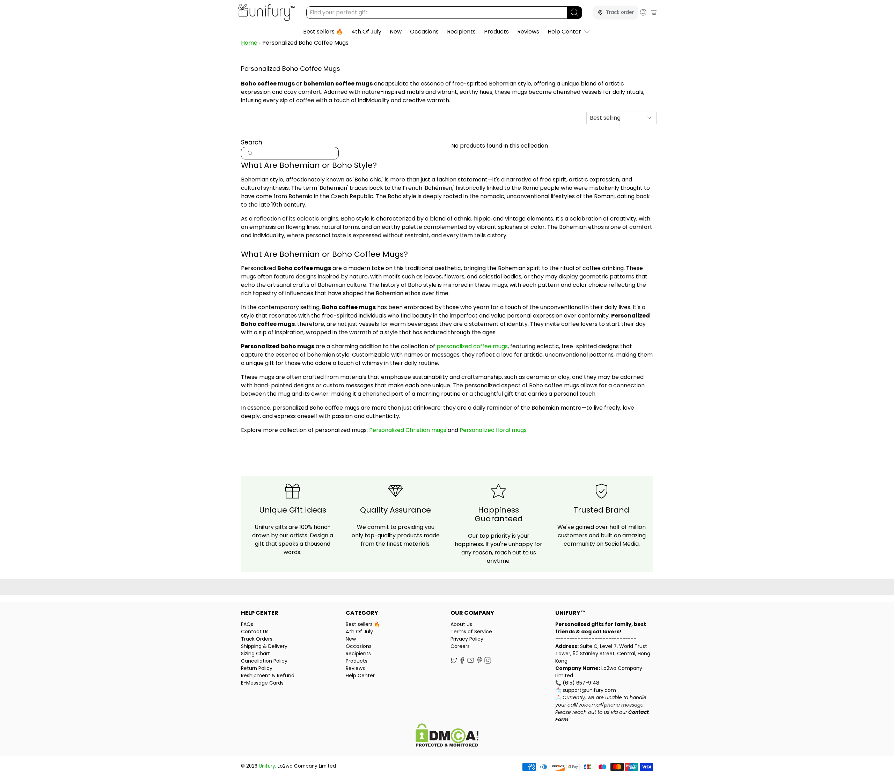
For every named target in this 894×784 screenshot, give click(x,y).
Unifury (267, 766)
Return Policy (256, 668)
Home (249, 43)
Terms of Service (471, 631)
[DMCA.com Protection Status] (447, 736)
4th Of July (366, 32)
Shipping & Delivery (264, 646)
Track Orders (256, 638)
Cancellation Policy (264, 660)
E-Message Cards (262, 682)
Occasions (424, 32)
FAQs (247, 624)
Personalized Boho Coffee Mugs (305, 43)
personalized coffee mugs (472, 346)
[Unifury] (266, 12)
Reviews (528, 32)
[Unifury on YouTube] (470, 661)
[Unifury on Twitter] (453, 661)
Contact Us (255, 631)
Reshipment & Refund (267, 675)
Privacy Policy (466, 638)
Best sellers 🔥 (323, 32)
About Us (461, 624)
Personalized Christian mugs (407, 430)
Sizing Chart (255, 653)
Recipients (461, 32)
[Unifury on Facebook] (462, 661)
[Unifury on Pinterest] (479, 661)
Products (496, 32)
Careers (460, 646)
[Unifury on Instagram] (487, 661)
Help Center (564, 32)
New (396, 32)
